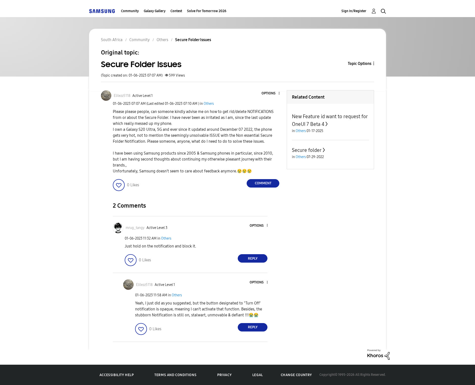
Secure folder (307, 150)
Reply (253, 258)
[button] (271, 93)
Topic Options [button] (359, 63)
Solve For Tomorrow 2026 (206, 11)
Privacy (224, 375)
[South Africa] (102, 11)
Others (209, 104)
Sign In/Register (353, 11)
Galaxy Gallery (155, 11)
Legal (257, 375)
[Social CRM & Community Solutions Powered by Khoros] (378, 354)
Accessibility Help (116, 375)
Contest (176, 11)
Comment (263, 183)
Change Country (296, 375)
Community (130, 11)
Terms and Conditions (175, 375)
